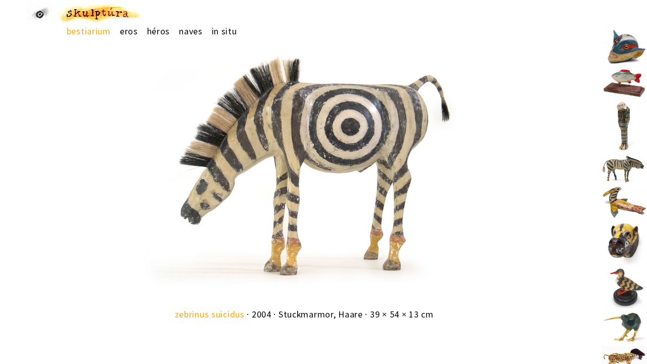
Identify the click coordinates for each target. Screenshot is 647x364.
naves (191, 31)
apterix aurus (624, 329)
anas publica (624, 285)
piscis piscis (624, 86)
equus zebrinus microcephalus (624, 173)
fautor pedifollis (624, 46)
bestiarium (89, 31)
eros (129, 31)
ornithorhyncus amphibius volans (624, 204)
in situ (224, 31)
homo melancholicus (624, 119)
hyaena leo (624, 239)
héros (158, 31)
